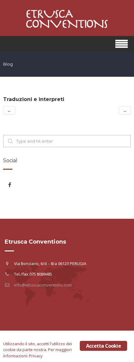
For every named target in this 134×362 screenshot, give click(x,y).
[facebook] (9, 184)
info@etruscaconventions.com (43, 285)
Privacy (36, 356)
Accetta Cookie (103, 345)
